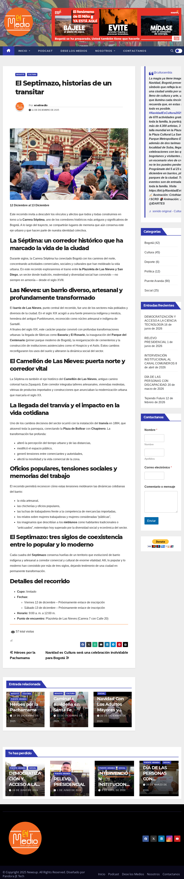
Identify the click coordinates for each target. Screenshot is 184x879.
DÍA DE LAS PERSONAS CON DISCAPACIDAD (156, 380)
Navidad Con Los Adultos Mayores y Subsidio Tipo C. (68, 710)
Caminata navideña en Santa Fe (23, 704)
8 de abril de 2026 (114, 790)
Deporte (149, 261)
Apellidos (149, 458)
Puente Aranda (106, 699)
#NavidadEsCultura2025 (165, 112)
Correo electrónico (158, 467)
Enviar (151, 521)
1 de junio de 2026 (69, 790)
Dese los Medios (74, 50)
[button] (172, 50)
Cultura (32, 74)
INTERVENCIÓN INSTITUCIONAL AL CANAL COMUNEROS (159, 359)
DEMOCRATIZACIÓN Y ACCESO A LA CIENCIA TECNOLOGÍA (160, 320)
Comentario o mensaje (159, 486)
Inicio (23, 50)
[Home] (8, 50)
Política (149, 271)
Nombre (149, 444)
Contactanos (134, 50)
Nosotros (104, 50)
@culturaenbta (162, 72)
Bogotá (20, 74)
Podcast (45, 50)
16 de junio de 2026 (25, 790)
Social (58, 693)
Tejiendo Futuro (154, 398)
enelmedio (41, 105)
